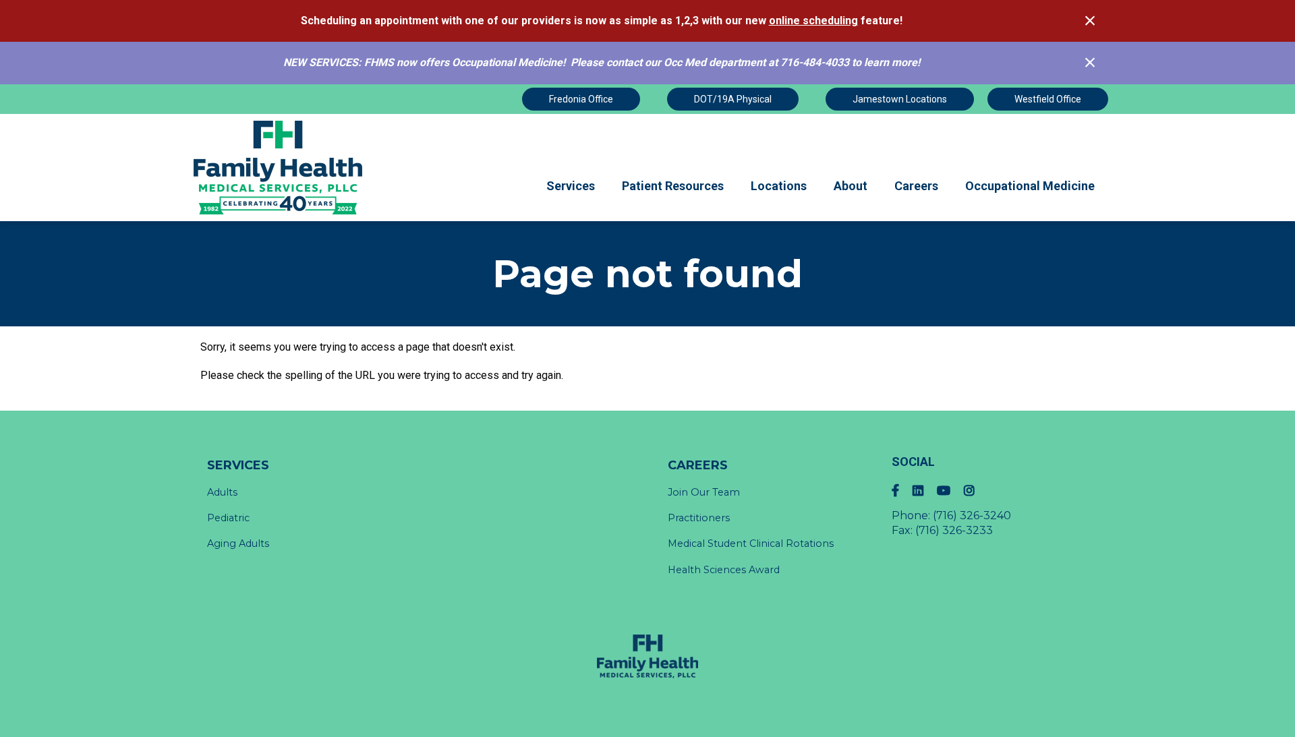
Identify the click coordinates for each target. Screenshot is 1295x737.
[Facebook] (902, 490)
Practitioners (699, 518)
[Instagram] (976, 490)
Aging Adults (238, 543)
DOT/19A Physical (733, 99)
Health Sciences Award (724, 570)
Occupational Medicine (1030, 186)
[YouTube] (950, 490)
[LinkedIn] (925, 490)
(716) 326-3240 (972, 515)
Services (570, 186)
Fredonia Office (581, 99)
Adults (222, 492)
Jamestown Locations (900, 99)
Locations (779, 186)
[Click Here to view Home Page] (279, 167)
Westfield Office (1047, 99)
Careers (916, 186)
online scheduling (813, 20)
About (850, 186)
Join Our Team (704, 492)
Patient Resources (673, 186)
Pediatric (228, 518)
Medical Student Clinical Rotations (751, 543)
